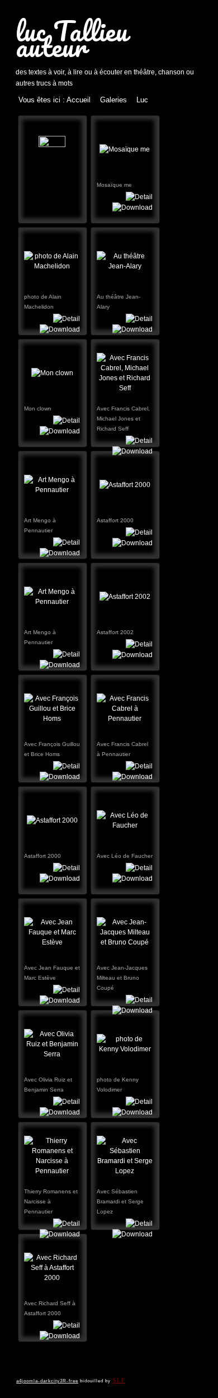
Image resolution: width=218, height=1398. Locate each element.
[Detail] (139, 196)
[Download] (132, 207)
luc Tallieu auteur (72, 38)
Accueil (79, 100)
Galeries (113, 100)
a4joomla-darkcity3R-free (47, 1380)
